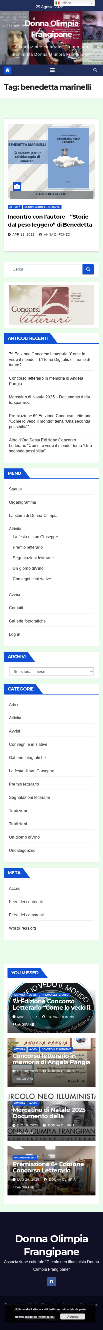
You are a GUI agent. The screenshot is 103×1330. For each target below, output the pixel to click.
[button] (95, 70)
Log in (14, 634)
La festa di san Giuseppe (35, 537)
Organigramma (22, 502)
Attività (14, 207)
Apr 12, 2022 (23, 234)
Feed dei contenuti (26, 902)
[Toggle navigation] (52, 70)
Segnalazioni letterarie (42, 207)
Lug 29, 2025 (28, 1179)
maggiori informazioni (39, 1316)
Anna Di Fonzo (56, 234)
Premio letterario (28, 547)
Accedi (15, 888)
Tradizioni (18, 811)
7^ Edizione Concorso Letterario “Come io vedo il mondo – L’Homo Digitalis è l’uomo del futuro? (50, 359)
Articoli (15, 705)
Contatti (16, 608)
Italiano (65, 3)
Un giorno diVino (28, 568)
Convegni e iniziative (32, 579)
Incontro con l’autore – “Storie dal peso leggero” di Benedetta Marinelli (50, 224)
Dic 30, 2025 (27, 1071)
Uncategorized (22, 850)
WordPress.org (22, 928)
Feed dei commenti (26, 915)
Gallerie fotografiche (27, 621)
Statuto (15, 489)
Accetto (72, 1316)
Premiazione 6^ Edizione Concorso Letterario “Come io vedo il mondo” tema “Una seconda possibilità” (50, 421)
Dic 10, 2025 (27, 1125)
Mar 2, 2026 (27, 1017)
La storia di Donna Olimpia (33, 515)
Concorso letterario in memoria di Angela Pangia (51, 1059)
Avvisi (14, 594)
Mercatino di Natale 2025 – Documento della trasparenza (51, 1116)
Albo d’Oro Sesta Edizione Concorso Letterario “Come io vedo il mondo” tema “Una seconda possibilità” (50, 445)
